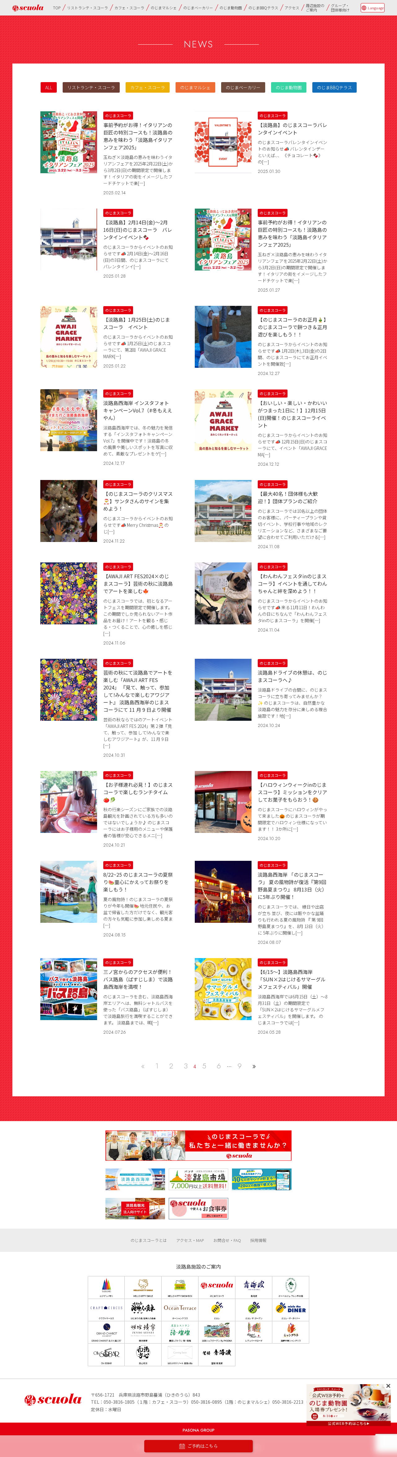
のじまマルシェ (164, 7)
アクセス (292, 7)
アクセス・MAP (190, 1240)
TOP (56, 7)
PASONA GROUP (199, 1430)
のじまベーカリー (198, 7)
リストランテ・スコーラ (87, 7)
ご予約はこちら (202, 1446)
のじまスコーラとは (149, 1240)
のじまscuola (27, 7)
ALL (48, 87)
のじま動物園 (231, 7)
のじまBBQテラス (263, 7)
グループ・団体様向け (340, 7)
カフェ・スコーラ (129, 7)
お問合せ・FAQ (227, 1240)
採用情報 (258, 1240)
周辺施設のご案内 (315, 7)
